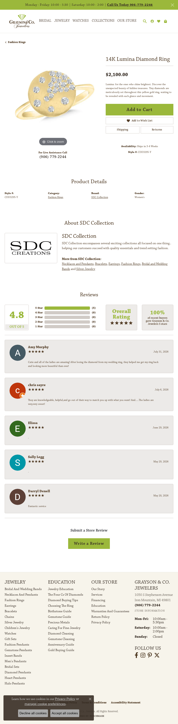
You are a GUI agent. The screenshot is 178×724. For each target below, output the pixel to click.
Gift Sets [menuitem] (10, 639)
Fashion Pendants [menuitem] (17, 645)
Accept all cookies (65, 713)
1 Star (39, 326)
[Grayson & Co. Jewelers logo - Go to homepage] (18, 21)
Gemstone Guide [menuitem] (59, 617)
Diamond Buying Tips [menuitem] (63, 600)
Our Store (127, 21)
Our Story (98, 589)
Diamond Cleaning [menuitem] (61, 633)
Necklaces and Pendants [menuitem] (21, 595)
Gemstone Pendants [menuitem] (18, 650)
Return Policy (100, 617)
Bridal (45, 21)
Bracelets (101, 264)
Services (96, 595)
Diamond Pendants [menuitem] (18, 672)
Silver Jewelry (85, 269)
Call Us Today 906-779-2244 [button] (130, 5)
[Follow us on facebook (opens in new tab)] (136, 655)
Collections (103, 21)
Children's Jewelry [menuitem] (17, 628)
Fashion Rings (16, 42)
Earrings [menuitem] (10, 606)
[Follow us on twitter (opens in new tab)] (157, 655)
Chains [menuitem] (9, 617)
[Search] (144, 21)
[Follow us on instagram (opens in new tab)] (142, 655)
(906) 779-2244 (53, 157)
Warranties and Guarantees (110, 611)
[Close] (172, 5)
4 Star (39, 312)
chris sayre (37, 385)
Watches (81, 21)
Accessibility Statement (125, 702)
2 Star (39, 322)
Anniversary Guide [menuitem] (61, 645)
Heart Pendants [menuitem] (15, 678)
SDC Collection (99, 197)
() (94, 308)
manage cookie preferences (45, 704)
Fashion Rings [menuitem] (14, 600)
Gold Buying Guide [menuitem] (61, 650)
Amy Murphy (38, 347)
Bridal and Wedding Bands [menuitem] (23, 589)
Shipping (122, 129)
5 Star (39, 308)
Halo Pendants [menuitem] (15, 683)
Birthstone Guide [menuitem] (59, 611)
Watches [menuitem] (10, 633)
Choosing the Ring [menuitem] (60, 606)
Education (98, 606)
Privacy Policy (100, 622)
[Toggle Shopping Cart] (165, 21)
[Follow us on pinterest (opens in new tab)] (150, 655)
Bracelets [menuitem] (11, 611)
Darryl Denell (39, 491)
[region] (53, 99)
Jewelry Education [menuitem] (60, 589)
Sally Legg (36, 457)
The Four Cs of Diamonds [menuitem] (65, 595)
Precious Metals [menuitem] (59, 622)
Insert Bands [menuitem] (13, 656)
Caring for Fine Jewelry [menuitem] (64, 628)
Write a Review (89, 543)
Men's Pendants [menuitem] (15, 661)
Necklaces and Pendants (78, 264)
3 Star (39, 317)
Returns (157, 129)
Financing (98, 600)
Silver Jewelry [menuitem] (14, 622)
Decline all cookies (33, 713)
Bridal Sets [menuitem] (12, 667)
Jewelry (62, 21)
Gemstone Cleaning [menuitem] (61, 639)
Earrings (114, 264)
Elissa (33, 423)
